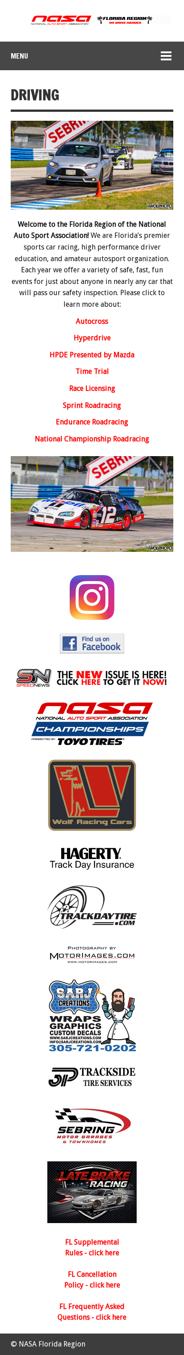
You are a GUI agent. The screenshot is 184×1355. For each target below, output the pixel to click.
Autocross (92, 321)
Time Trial (92, 371)
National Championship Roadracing (92, 439)
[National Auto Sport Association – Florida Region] (92, 23)
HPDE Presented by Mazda (92, 355)
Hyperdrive (92, 338)
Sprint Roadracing (92, 405)
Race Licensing (92, 388)
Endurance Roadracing (92, 422)
